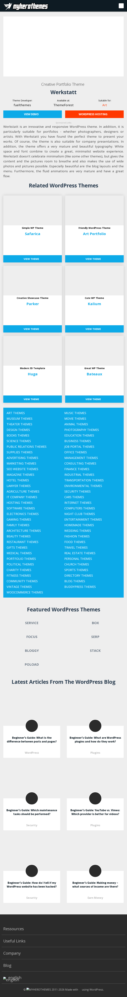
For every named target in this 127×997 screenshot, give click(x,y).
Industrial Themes (79, 475)
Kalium (94, 303)
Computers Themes (79, 508)
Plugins (95, 753)
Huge (33, 373)
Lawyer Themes (19, 486)
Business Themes (77, 441)
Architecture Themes (24, 531)
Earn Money (95, 898)
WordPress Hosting (93, 114)
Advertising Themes (22, 458)
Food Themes (74, 542)
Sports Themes (76, 570)
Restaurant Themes (22, 542)
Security (31, 825)
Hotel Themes (18, 480)
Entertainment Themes (83, 519)
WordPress (32, 753)
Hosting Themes (20, 503)
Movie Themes (75, 419)
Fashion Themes (77, 536)
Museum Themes (19, 419)
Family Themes (18, 525)
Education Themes (79, 435)
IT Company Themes (22, 497)
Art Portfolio (94, 233)
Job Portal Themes (79, 447)
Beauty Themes (19, 536)
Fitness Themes (19, 575)
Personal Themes (78, 559)
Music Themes (75, 413)
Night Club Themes (79, 514)
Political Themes (20, 564)
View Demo (31, 114)
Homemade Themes (79, 525)
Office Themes (75, 452)
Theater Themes (19, 424)
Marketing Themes (21, 463)
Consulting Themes (80, 463)
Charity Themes (19, 570)
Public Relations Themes (26, 447)
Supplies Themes (20, 452)
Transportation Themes (84, 480)
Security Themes (77, 491)
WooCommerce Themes (25, 592)
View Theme (32, 258)
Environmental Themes (83, 486)
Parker (32, 303)
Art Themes (16, 413)
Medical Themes (19, 553)
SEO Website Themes (22, 469)
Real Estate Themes (79, 553)
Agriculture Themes (23, 491)
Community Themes (22, 581)
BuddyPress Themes (80, 587)
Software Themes (21, 508)
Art (104, 105)
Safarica (32, 233)
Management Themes (81, 458)
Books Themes (18, 435)
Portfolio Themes (21, 559)
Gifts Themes (17, 547)
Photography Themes (81, 430)
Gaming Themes (19, 519)
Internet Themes (77, 503)
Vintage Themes (19, 587)
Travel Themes (76, 547)
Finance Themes (76, 469)
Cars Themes (74, 497)
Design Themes (18, 430)
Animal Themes (76, 424)
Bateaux (94, 373)
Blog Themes (74, 581)
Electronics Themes (23, 514)
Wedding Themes (77, 531)
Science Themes (19, 441)
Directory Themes (78, 575)
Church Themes (76, 564)
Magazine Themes (20, 475)
